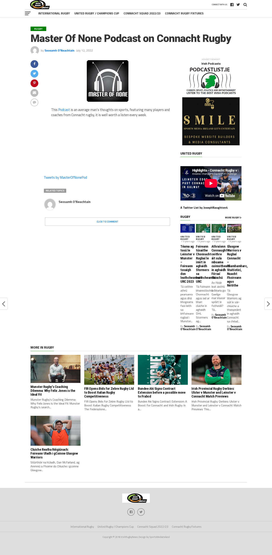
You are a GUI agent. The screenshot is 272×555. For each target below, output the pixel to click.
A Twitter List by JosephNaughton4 (204, 207)
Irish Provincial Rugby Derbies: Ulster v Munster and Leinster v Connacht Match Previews (214, 392)
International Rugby (54, 13)
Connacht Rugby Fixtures (184, 13)
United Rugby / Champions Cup (96, 13)
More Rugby (232, 217)
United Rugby (185, 238)
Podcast (64, 109)
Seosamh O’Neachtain (59, 50)
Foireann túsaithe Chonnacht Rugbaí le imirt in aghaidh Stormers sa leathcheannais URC (203, 263)
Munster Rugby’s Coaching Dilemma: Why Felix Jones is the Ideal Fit (53, 391)
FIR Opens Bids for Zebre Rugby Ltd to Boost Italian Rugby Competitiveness (109, 392)
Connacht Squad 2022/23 (142, 13)
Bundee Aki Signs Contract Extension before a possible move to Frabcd (162, 392)
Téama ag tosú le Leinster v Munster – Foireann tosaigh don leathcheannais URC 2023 (187, 263)
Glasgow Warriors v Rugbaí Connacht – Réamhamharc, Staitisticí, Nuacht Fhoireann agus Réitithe (234, 265)
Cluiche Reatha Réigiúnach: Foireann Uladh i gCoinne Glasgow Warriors (54, 453)
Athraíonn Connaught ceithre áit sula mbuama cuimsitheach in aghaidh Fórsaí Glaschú (218, 262)
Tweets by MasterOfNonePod (65, 177)
